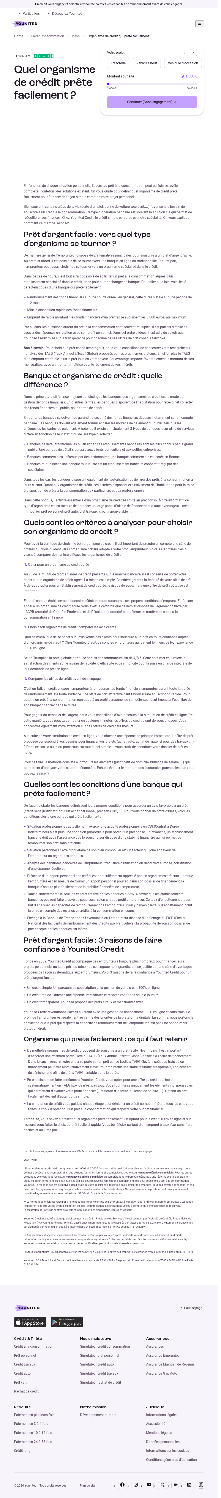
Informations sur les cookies (167, 1451)
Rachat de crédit (26, 1391)
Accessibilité (155, 1424)
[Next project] (193, 52)
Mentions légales (159, 1433)
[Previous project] (184, 52)
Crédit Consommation (47, 36)
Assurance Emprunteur (163, 1355)
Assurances (155, 1346)
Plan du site (87, 1485)
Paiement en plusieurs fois (34, 1415)
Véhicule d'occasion (183, 63)
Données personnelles (163, 1442)
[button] (189, 76)
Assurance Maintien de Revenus (170, 1364)
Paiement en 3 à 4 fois (31, 1424)
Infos (76, 36)
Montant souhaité (120, 76)
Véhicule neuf (146, 63)
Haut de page (193, 1308)
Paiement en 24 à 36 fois (33, 1442)
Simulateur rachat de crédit (100, 1382)
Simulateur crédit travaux (99, 1373)
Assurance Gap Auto (161, 1373)
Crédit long (22, 1451)
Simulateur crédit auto (97, 1364)
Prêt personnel (25, 1355)
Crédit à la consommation (33, 1346)
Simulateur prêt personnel (99, 1355)
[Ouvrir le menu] (199, 23)
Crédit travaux (24, 1364)
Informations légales (161, 1415)
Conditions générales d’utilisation (171, 1460)
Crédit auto (22, 1373)
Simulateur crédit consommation (105, 1346)
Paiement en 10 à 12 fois (33, 1433)
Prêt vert (20, 1382)
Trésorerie (118, 63)
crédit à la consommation (65, 212)
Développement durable (98, 1415)
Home (18, 36)
